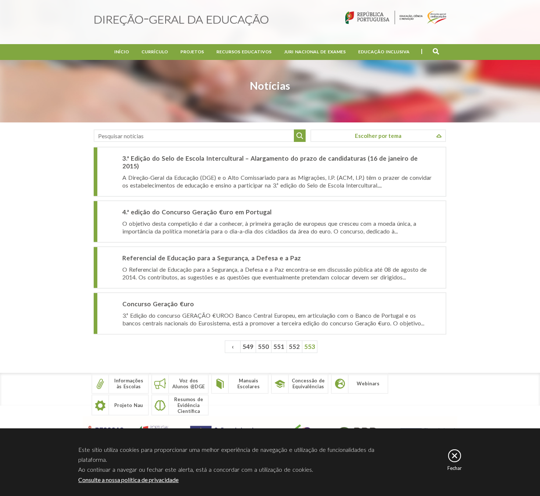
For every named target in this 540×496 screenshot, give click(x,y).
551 (278, 346)
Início (121, 51)
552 (294, 346)
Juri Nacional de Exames (315, 51)
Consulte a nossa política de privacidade (128, 479)
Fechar (454, 468)
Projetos (192, 51)
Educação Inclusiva (384, 51)
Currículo (154, 51)
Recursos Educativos (243, 51)
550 (263, 346)
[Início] (181, 20)
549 (247, 346)
